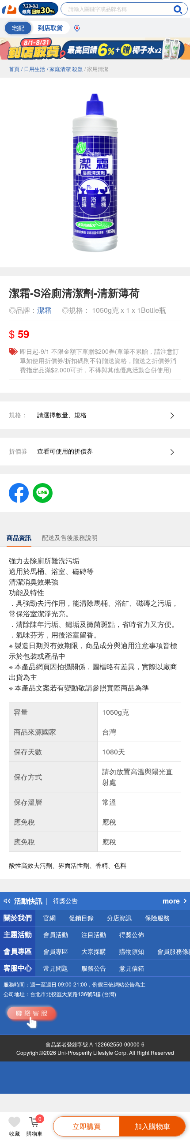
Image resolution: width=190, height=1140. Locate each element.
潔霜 (44, 310)
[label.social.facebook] (19, 492)
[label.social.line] (43, 492)
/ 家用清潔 (96, 68)
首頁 (14, 68)
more (171, 901)
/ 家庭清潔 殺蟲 (65, 68)
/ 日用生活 (33, 68)
